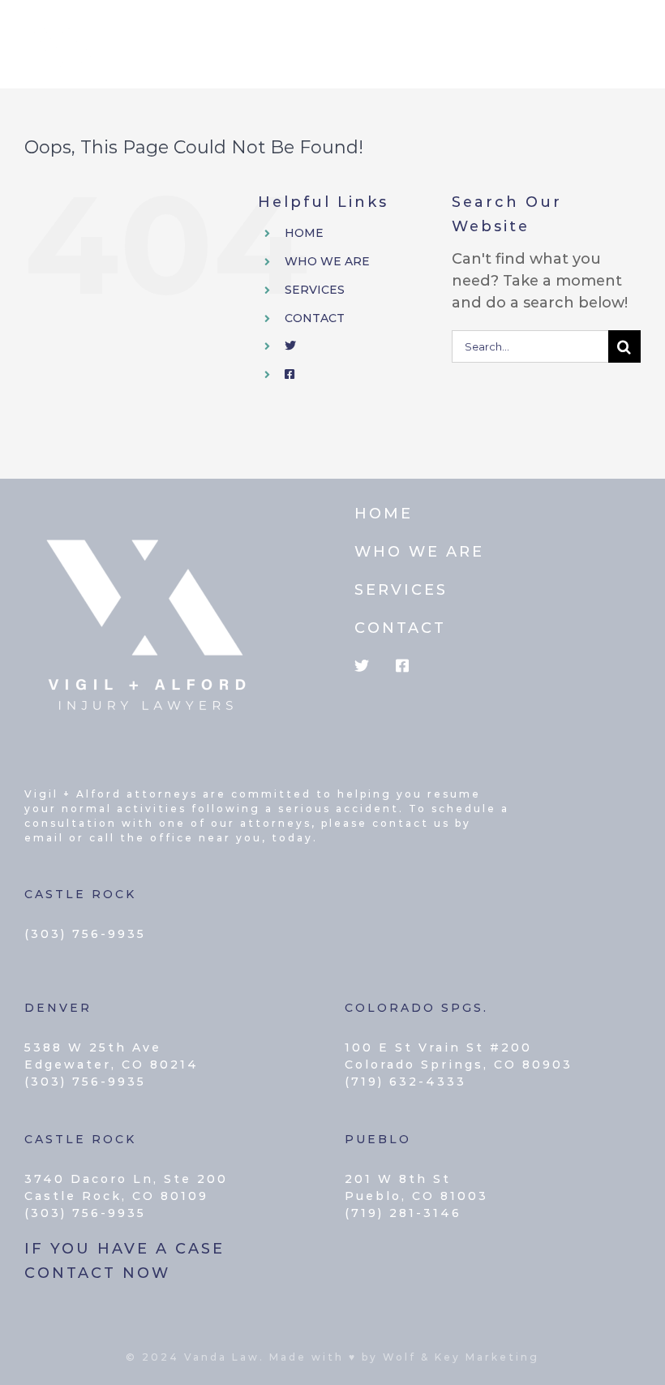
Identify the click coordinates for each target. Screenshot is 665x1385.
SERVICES (315, 289)
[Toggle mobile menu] (632, 35)
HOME (304, 233)
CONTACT (315, 318)
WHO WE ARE (327, 261)
